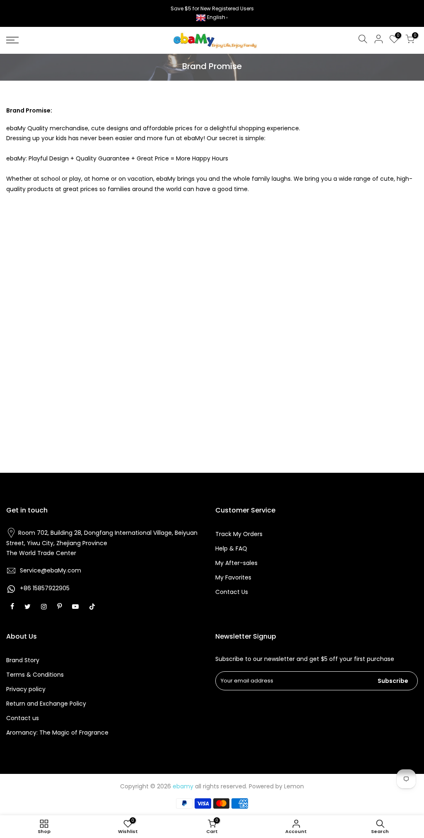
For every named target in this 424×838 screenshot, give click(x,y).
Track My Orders (239, 534)
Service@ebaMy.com (50, 570)
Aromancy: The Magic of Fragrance (57, 732)
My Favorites (233, 577)
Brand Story (22, 660)
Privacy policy (26, 689)
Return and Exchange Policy (46, 703)
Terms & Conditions (35, 674)
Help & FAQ (231, 548)
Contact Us (231, 592)
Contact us (22, 718)
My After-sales (236, 563)
